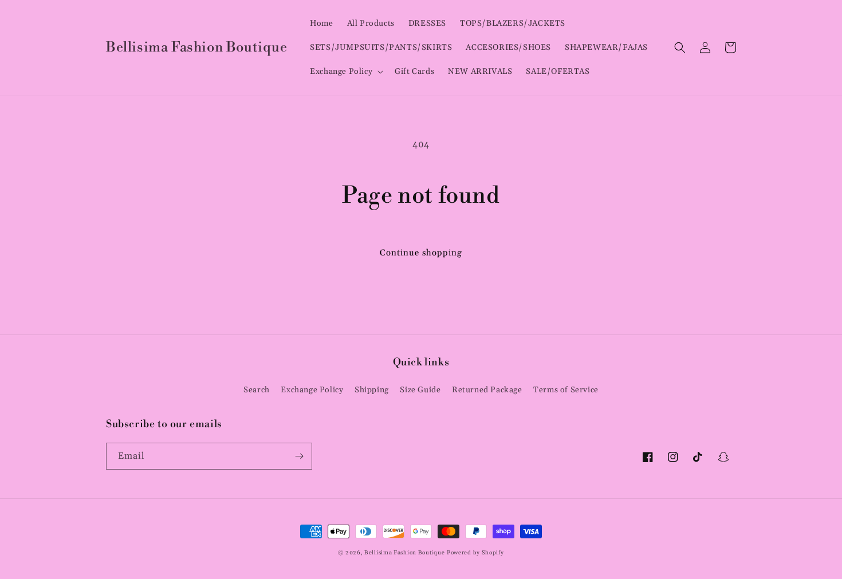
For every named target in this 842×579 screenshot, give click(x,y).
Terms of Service (566, 390)
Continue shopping (421, 252)
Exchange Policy (312, 390)
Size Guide (420, 390)
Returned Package (487, 390)
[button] (345, 72)
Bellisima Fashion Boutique (404, 552)
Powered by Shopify (475, 552)
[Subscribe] (299, 456)
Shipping (372, 390)
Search (256, 390)
